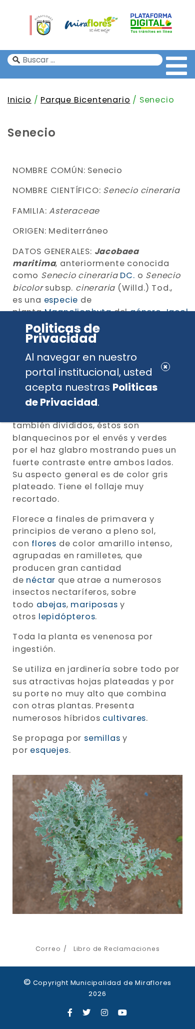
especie (61, 300)
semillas (102, 738)
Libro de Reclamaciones (117, 948)
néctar (41, 580)
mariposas (94, 604)
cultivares (124, 718)
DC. (127, 275)
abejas (51, 604)
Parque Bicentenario (85, 100)
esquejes (49, 750)
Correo (48, 948)
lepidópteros (67, 616)
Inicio (20, 100)
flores (44, 543)
